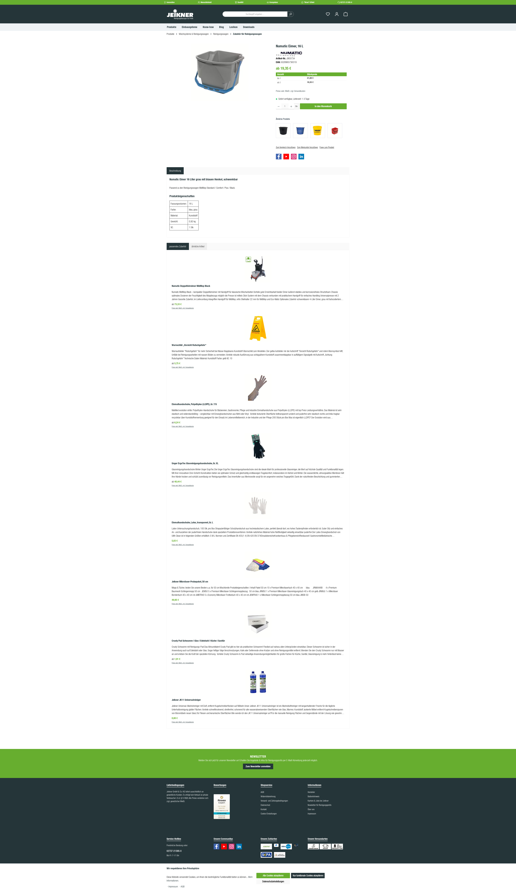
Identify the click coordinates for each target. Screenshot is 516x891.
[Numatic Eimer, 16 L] (220, 72)
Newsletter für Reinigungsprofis (319, 805)
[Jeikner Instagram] (294, 157)
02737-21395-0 (346, 2)
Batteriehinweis (313, 796)
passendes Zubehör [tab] (177, 246)
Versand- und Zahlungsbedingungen (274, 800)
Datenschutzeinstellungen (273, 881)
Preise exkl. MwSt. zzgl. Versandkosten (290, 91)
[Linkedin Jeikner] (301, 157)
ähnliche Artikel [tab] (198, 246)
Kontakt (264, 809)
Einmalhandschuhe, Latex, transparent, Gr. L (192, 522)
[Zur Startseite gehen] (180, 14)
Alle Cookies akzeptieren (273, 875)
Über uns (311, 809)
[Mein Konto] (337, 14)
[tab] (175, 170)
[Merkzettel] (328, 14)
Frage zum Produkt (327, 147)
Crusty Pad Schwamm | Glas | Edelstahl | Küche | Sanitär (198, 640)
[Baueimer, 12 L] (283, 130)
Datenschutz (265, 805)
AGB (262, 792)
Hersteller (311, 792)
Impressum (312, 813)
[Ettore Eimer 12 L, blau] (300, 130)
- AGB (182, 886)
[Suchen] (290, 14)
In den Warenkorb (323, 106)
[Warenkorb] (345, 14)
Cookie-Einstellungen (269, 813)
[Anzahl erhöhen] (291, 106)
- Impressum (172, 886)
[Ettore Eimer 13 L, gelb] (317, 130)
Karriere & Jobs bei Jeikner (318, 800)
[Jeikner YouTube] (286, 157)
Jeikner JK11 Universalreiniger (186, 699)
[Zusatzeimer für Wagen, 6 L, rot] (334, 130)
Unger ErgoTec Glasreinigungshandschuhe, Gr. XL (195, 463)
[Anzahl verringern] (278, 106)
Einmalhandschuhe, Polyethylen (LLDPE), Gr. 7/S (194, 404)
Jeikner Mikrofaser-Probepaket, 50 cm (190, 581)
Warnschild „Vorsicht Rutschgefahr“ (189, 345)
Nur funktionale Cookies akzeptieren (308, 875)
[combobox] (255, 14)
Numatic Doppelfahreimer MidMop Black (191, 286)
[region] (220, 72)
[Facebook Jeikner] (279, 157)
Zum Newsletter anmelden (258, 766)
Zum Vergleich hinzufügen (285, 147)
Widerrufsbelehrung (268, 796)
